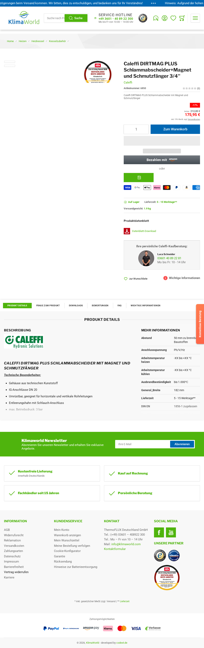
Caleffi (128, 82)
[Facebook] (159, 532)
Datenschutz (12, 556)
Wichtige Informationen (146, 305)
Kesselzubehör (57, 41)
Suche (78, 18)
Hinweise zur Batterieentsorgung (75, 567)
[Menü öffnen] (195, 18)
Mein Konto (61, 530)
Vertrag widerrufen (16, 572)
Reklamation (12, 540)
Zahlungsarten (13, 551)
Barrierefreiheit (14, 567)
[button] (162, 141)
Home (10, 41)
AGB (7, 530)
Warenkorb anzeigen (67, 535)
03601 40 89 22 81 (169, 258)
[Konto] (165, 18)
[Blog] (156, 18)
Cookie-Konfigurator (67, 551)
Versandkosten (14, 546)
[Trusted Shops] (142, 18)
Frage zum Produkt (48, 305)
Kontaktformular (115, 549)
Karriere (9, 577)
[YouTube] (171, 532)
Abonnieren (182, 444)
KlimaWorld (92, 642)
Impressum (11, 561)
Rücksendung (63, 561)
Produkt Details (17, 305)
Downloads (76, 305)
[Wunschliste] (173, 18)
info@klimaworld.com (126, 544)
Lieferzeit (124, 601)
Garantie (59, 556)
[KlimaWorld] (177, 576)
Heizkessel (37, 41)
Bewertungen (100, 305)
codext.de (121, 642)
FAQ (120, 305)
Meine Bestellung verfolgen (72, 546)
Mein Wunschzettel (66, 540)
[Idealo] (174, 556)
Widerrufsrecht (14, 535)
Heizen (22, 41)
